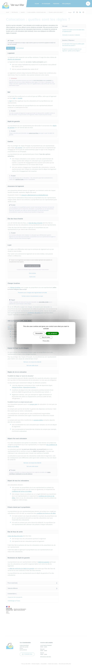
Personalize (39, 333)
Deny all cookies (46, 337)
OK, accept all (52, 333)
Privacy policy (46, 340)
